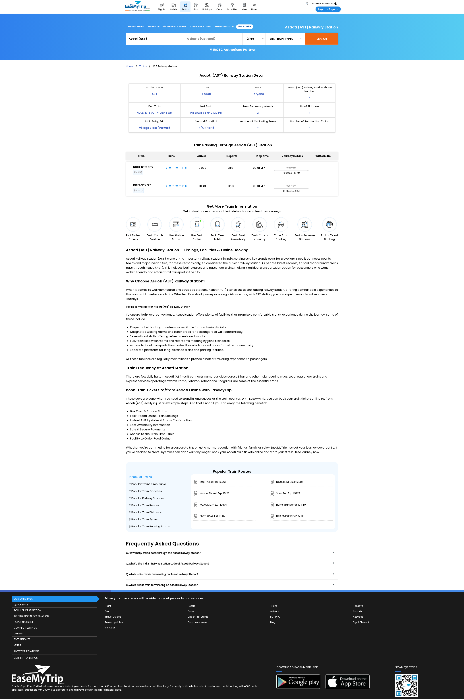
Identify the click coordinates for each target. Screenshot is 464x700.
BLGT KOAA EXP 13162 (212, 516)
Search (322, 38)
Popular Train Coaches (146, 491)
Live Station (245, 26)
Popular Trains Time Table (148, 484)
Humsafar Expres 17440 (291, 505)
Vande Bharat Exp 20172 (214, 493)
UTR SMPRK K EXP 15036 (290, 516)
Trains (143, 66)
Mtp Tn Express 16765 (213, 482)
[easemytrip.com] (137, 7)
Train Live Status (224, 26)
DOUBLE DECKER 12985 (289, 482)
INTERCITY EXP (142, 185)
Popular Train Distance (146, 512)
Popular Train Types (144, 519)
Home (130, 66)
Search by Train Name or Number (167, 26)
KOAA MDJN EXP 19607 (213, 505)
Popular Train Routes (145, 505)
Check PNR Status (200, 26)
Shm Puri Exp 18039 (288, 493)
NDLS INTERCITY (143, 167)
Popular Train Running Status (150, 526)
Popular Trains (141, 477)
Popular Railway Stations (147, 498)
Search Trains (136, 26)
